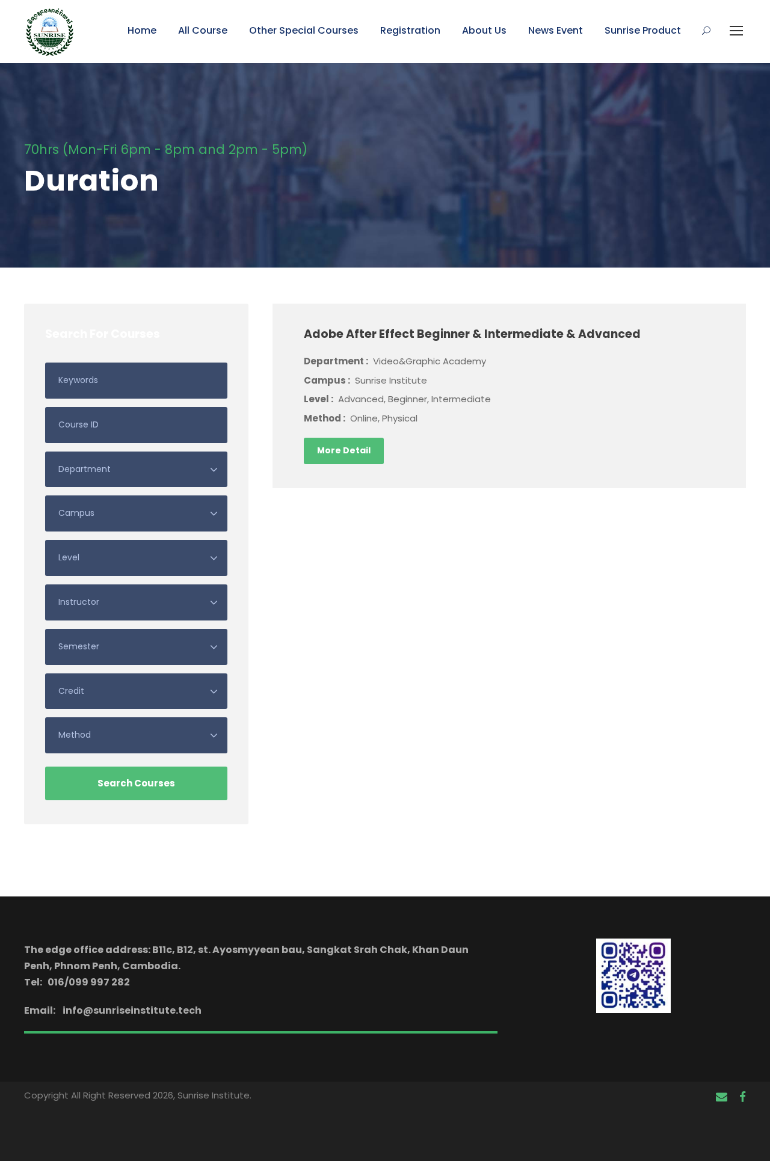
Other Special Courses (304, 30)
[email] (721, 1097)
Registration (410, 30)
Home (142, 30)
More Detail (344, 450)
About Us (484, 30)
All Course (202, 30)
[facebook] (742, 1097)
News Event (555, 30)
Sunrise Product (643, 30)
